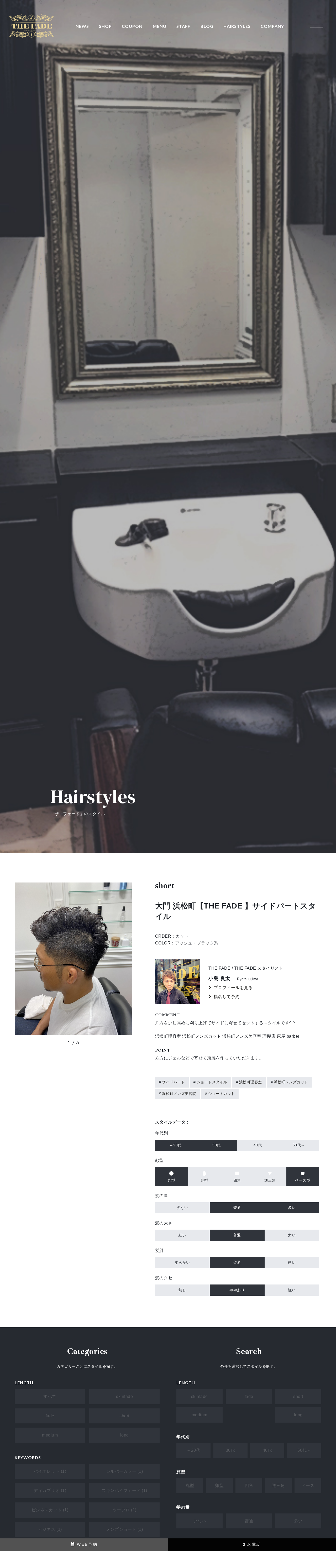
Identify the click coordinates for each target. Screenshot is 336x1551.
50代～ (304, 1450)
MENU (159, 26)
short (124, 1416)
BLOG (207, 26)
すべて (49, 1396)
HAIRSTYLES (237, 26)
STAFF (183, 26)
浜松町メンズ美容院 (179, 1094)
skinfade (124, 1396)
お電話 (253, 1544)
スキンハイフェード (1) (124, 1490)
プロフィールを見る (233, 987)
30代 (230, 1450)
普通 (249, 1521)
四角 (249, 1485)
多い (298, 1521)
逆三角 (278, 1485)
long (124, 1435)
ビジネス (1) (50, 1529)
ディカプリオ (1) (50, 1490)
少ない (199, 1521)
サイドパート (173, 1082)
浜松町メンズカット (291, 1082)
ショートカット (221, 1094)
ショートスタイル (212, 1082)
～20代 (193, 1450)
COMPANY (272, 26)
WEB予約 (86, 1544)
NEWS (82, 26)
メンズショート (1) (124, 1529)
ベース (307, 1485)
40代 (267, 1450)
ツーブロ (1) (124, 1510)
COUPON (132, 26)
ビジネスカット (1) (50, 1510)
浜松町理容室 (250, 1082)
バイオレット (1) (50, 1471)
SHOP (105, 26)
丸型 (190, 1485)
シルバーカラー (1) (124, 1471)
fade (50, 1416)
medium (50, 1435)
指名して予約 (227, 996)
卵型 (219, 1485)
